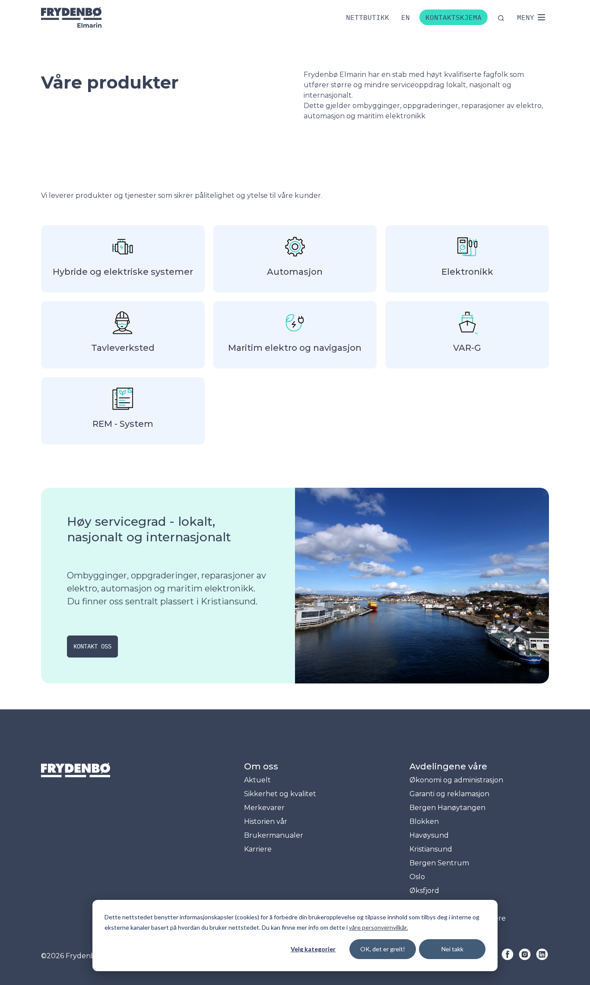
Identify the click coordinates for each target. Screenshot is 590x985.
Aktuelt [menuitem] (257, 780)
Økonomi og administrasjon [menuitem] (456, 780)
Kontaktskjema (453, 17)
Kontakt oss (92, 646)
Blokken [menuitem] (424, 821)
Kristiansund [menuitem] (430, 849)
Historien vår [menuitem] (265, 821)
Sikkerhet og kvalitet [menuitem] (280, 794)
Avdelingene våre (448, 766)
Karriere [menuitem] (258, 849)
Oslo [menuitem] (417, 877)
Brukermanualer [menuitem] (273, 835)
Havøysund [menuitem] (429, 835)
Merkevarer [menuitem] (264, 808)
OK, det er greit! (382, 949)
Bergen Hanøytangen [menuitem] (447, 808)
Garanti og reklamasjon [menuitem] (449, 794)
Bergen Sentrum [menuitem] (439, 863)
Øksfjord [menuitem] (424, 890)
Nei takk (452, 949)
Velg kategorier (313, 949)
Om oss (261, 766)
